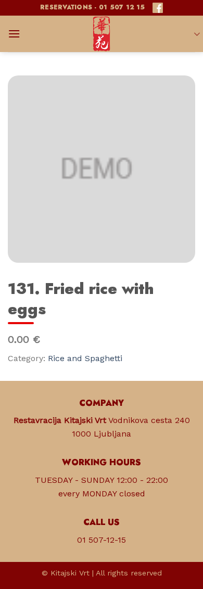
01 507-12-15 (101, 540)
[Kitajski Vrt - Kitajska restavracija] (101, 34)
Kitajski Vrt (70, 573)
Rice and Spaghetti (85, 358)
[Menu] (14, 33)
